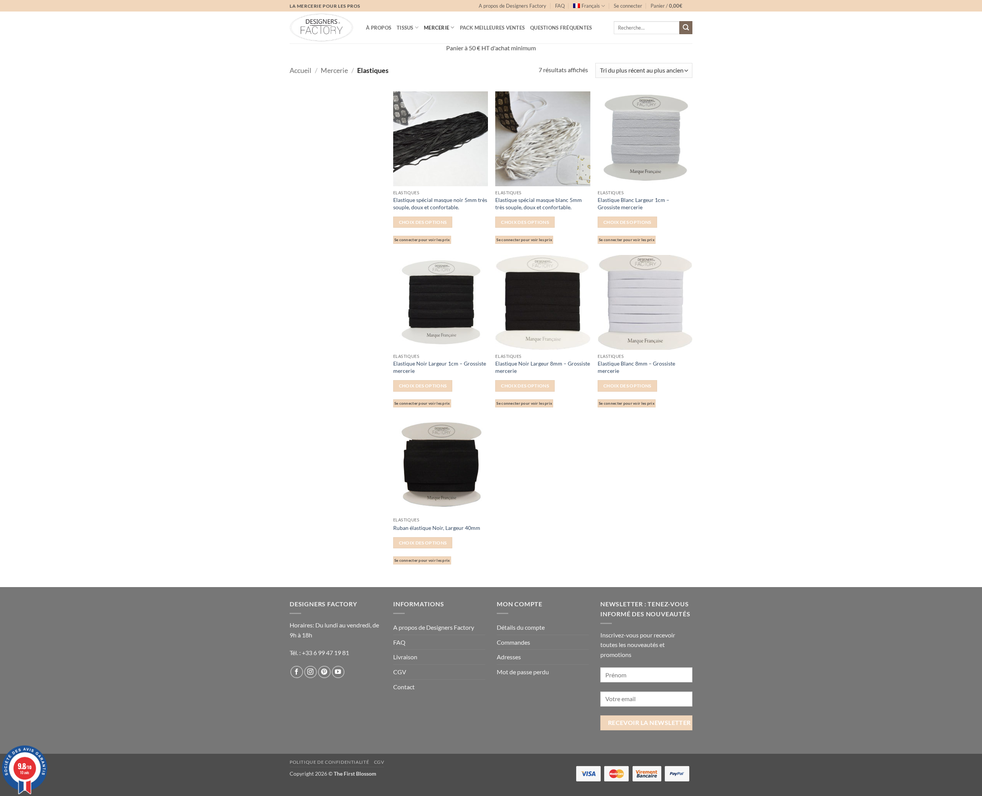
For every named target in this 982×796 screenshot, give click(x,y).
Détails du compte (521, 627)
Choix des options (423, 222)
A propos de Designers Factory (512, 6)
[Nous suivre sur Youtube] (338, 672)
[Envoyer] (685, 27)
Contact (404, 686)
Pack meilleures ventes (492, 28)
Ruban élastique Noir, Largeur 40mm (436, 528)
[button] (628, 6)
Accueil (300, 70)
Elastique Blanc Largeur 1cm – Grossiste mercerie (633, 203)
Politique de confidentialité (329, 762)
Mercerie (436, 28)
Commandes (513, 642)
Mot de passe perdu (523, 671)
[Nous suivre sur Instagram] (310, 672)
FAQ (560, 6)
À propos (378, 28)
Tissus (405, 28)
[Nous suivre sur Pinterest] (324, 672)
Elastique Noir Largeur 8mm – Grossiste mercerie (542, 367)
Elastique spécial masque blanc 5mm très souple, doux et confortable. (538, 203)
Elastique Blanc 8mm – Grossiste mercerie (636, 367)
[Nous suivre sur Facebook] (296, 672)
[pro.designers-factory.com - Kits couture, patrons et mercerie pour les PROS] (322, 27)
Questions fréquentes (561, 28)
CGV (399, 671)
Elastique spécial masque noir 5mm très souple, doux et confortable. (440, 203)
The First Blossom (355, 773)
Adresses (509, 656)
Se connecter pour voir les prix (422, 240)
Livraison (405, 656)
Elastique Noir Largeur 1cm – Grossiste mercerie (439, 367)
